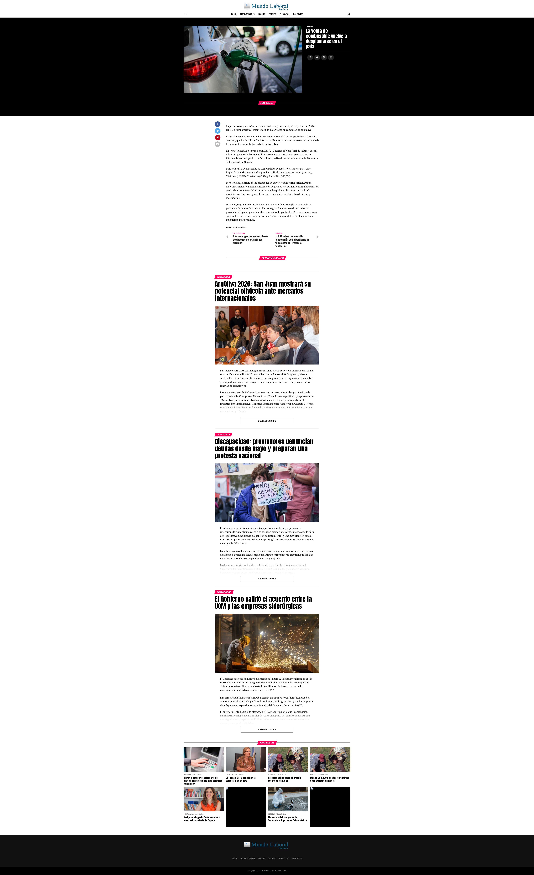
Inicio (233, 14)
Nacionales (298, 14)
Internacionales (247, 14)
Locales (261, 14)
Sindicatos (284, 14)
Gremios (272, 14)
